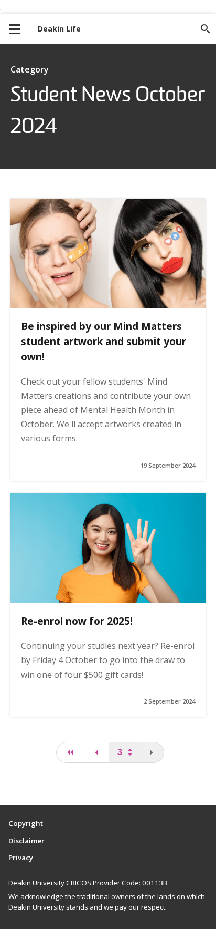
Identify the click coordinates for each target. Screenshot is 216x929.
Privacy (20, 857)
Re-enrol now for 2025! (77, 621)
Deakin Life (59, 29)
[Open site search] (205, 28)
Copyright (25, 823)
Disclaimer (26, 840)
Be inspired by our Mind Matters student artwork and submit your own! (103, 341)
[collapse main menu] (14, 29)
